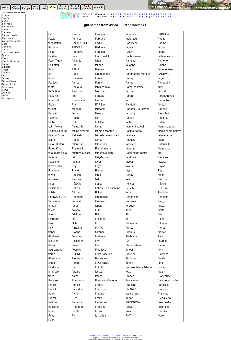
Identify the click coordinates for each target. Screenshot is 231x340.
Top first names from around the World (104, 335)
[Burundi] (13, 29)
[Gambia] (13, 72)
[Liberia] (13, 95)
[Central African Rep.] (13, 41)
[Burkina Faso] (13, 26)
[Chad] (13, 44)
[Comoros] (13, 46)
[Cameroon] (13, 32)
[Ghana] (13, 75)
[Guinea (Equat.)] (13, 84)
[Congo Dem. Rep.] (13, 52)
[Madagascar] (13, 98)
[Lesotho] (13, 92)
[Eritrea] (13, 64)
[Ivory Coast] (13, 87)
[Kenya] (13, 90)
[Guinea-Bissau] (13, 81)
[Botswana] (13, 23)
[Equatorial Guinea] (13, 61)
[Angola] (13, 18)
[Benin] (13, 21)
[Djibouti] (13, 55)
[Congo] (13, 49)
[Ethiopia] (13, 67)
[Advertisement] (13, 155)
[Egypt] (13, 58)
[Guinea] (13, 78)
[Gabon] (13, 69)
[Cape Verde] (13, 38)
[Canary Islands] (13, 35)
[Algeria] (13, 15)
